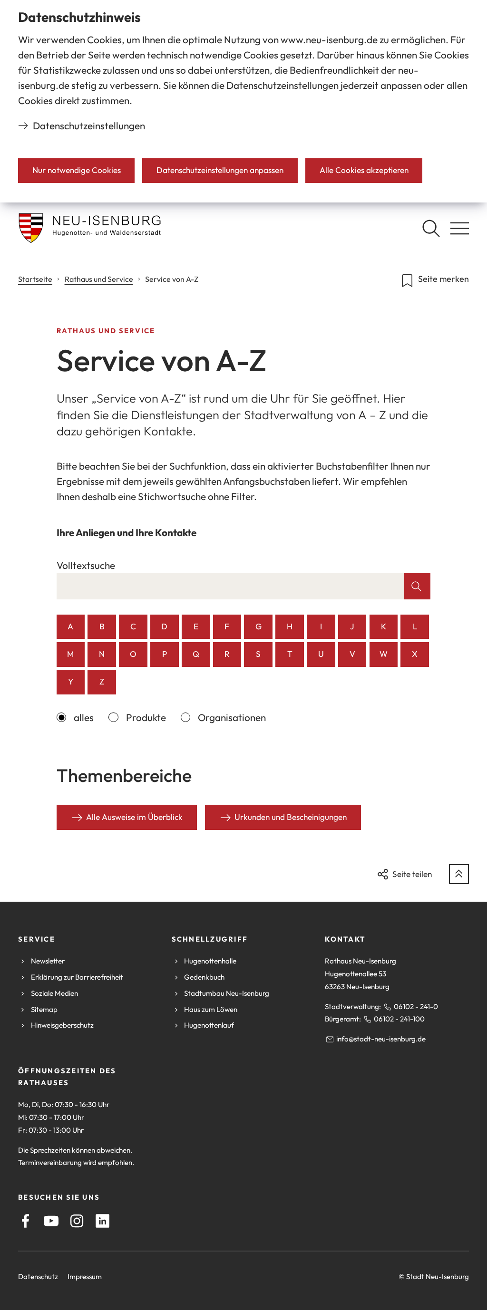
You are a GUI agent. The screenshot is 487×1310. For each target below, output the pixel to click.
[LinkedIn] (102, 1221)
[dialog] (243, 101)
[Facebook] (25, 1221)
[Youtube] (51, 1221)
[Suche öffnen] (430, 228)
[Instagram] (76, 1221)
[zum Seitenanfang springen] (459, 874)
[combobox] (231, 586)
